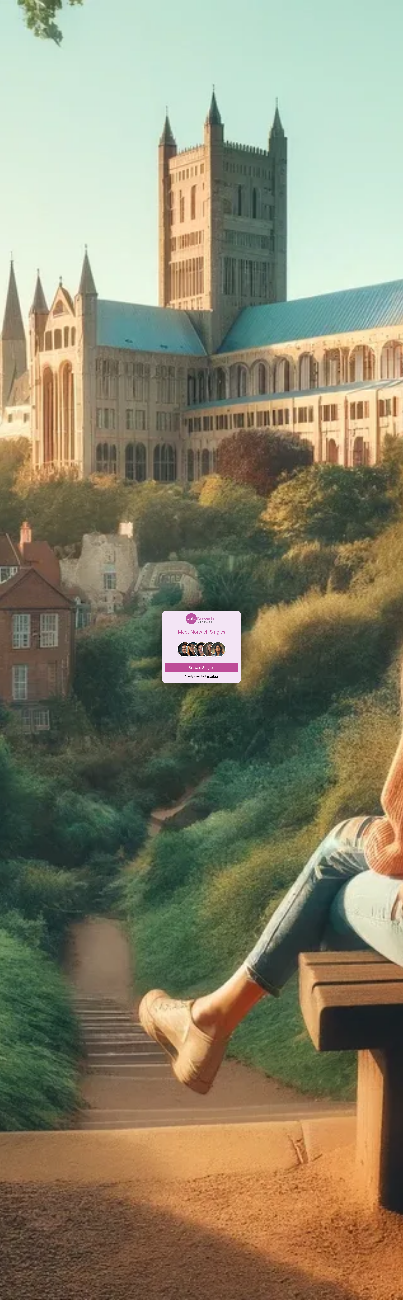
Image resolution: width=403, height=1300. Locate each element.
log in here (212, 676)
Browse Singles (202, 667)
